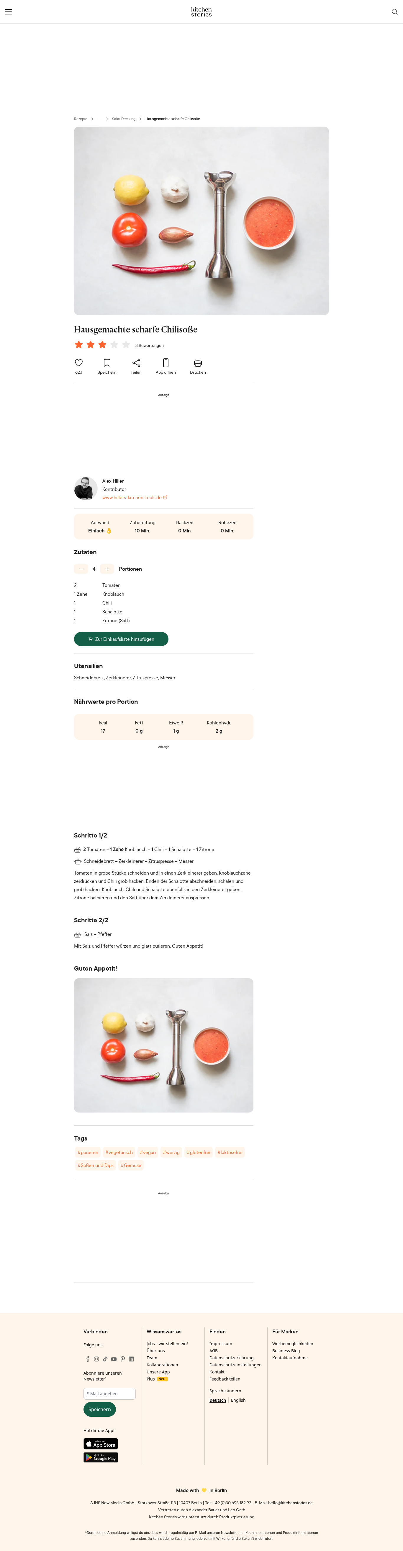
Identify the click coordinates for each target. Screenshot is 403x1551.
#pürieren (88, 1152)
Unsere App (158, 1372)
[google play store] (109, 1458)
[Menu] (8, 11)
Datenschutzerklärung (231, 1357)
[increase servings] (107, 569)
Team (152, 1357)
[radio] (78, 344)
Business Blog (286, 1350)
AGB (213, 1350)
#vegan (148, 1152)
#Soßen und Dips (96, 1165)
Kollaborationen (162, 1365)
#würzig (171, 1152)
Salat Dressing (123, 118)
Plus (156, 1379)
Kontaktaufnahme (290, 1357)
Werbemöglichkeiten (292, 1343)
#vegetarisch (119, 1152)
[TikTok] (105, 1359)
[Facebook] (88, 1359)
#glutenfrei (198, 1152)
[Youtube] (114, 1359)
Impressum (220, 1343)
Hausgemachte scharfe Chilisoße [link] (172, 118)
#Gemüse (131, 1165)
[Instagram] (96, 1359)
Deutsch (217, 1400)
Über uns (156, 1350)
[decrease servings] (81, 569)
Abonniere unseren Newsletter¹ (102, 1376)
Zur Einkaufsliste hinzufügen (124, 639)
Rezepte (80, 118)
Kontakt (217, 1372)
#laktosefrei (230, 1152)
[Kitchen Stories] (201, 11)
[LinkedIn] (131, 1359)
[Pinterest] (123, 1359)
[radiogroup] (103, 345)
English (238, 1400)
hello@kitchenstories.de (290, 1502)
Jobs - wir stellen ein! (167, 1343)
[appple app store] (109, 1445)
